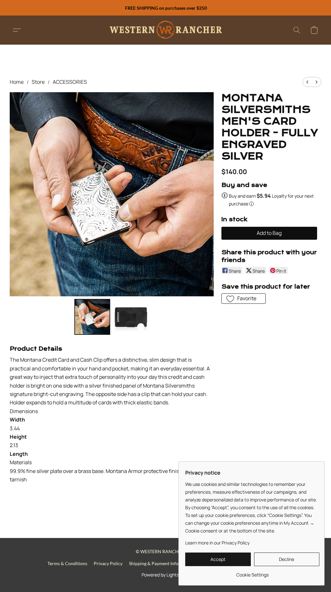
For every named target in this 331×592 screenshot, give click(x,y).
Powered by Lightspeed (165, 575)
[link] (252, 572)
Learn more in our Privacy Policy (217, 543)
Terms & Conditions (67, 563)
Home (17, 81)
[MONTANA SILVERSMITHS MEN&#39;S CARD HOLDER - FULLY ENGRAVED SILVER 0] (92, 317)
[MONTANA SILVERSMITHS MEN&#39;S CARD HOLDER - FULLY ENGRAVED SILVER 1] (131, 317)
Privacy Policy (108, 563)
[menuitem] (307, 82)
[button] (165, 30)
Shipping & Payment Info (153, 563)
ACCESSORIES (70, 81)
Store (38, 81)
